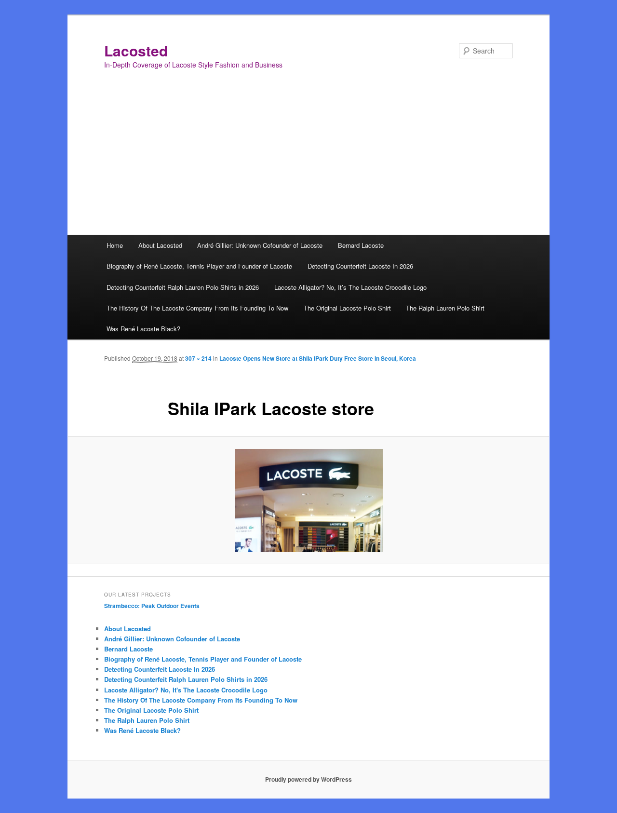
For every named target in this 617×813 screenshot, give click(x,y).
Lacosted (136, 50)
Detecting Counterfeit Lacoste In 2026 (360, 266)
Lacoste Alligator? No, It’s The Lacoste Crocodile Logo (350, 287)
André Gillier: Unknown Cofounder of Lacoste (259, 245)
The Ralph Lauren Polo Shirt (445, 307)
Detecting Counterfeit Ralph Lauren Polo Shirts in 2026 (183, 287)
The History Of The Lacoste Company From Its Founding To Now (197, 307)
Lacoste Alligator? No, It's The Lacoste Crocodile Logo (186, 689)
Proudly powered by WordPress (308, 779)
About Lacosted (160, 245)
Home (115, 245)
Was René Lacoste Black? (143, 328)
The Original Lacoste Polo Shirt (347, 307)
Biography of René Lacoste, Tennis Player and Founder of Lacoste (199, 266)
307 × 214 (198, 358)
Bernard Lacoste (361, 245)
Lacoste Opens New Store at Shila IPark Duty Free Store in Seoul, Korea (317, 358)
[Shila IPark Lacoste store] (308, 500)
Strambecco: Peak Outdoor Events (152, 605)
